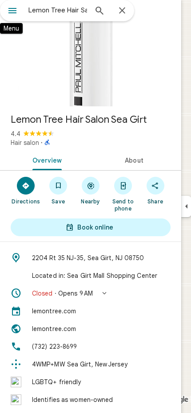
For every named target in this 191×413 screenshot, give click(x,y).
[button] (90, 293)
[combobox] (57, 10)
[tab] (45, 159)
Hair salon (25, 143)
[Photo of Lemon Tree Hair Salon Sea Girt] (90, 53)
